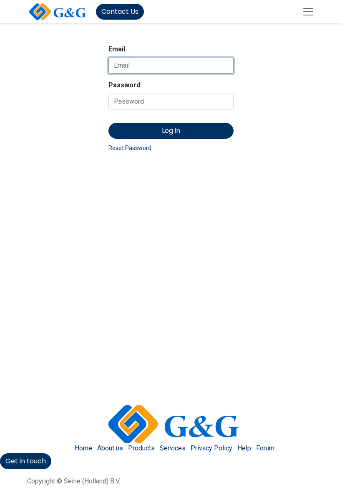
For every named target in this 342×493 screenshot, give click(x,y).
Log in (171, 130)
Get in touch (25, 461)
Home (83, 448)
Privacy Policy (211, 448)
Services (173, 448)
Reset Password (129, 148)
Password (124, 85)
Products (141, 448)
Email (116, 49)
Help (244, 448)
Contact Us (119, 11)
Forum (265, 448)
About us (110, 448)
